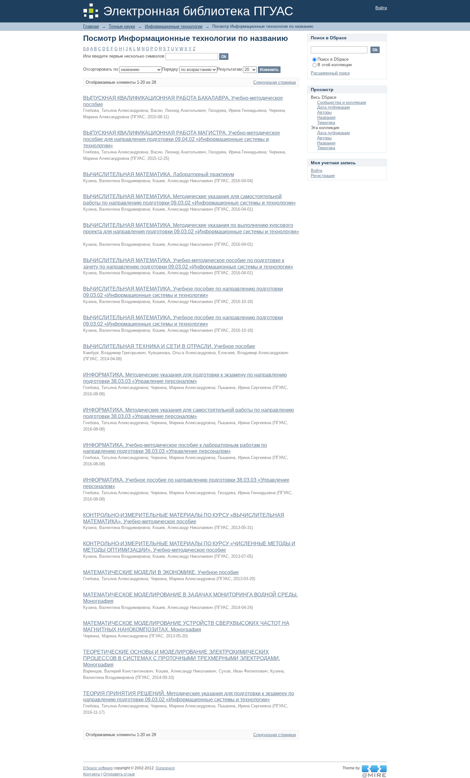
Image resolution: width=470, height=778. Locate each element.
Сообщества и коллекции (341, 102)
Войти (381, 7)
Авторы (324, 112)
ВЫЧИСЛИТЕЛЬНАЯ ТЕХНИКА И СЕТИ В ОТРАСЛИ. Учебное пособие (169, 346)
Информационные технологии (173, 26)
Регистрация (323, 175)
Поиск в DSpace (333, 59)
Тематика (326, 122)
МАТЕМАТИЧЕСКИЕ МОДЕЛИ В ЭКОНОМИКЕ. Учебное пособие (161, 572)
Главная (91, 26)
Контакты (91, 774)
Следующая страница (274, 82)
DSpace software (98, 768)
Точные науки (122, 26)
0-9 (86, 48)
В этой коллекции (334, 64)
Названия (326, 117)
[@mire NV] (374, 771)
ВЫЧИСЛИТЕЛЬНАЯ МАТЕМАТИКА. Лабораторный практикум (158, 174)
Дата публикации (333, 107)
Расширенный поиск (330, 73)
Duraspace (165, 768)
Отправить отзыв (119, 774)
